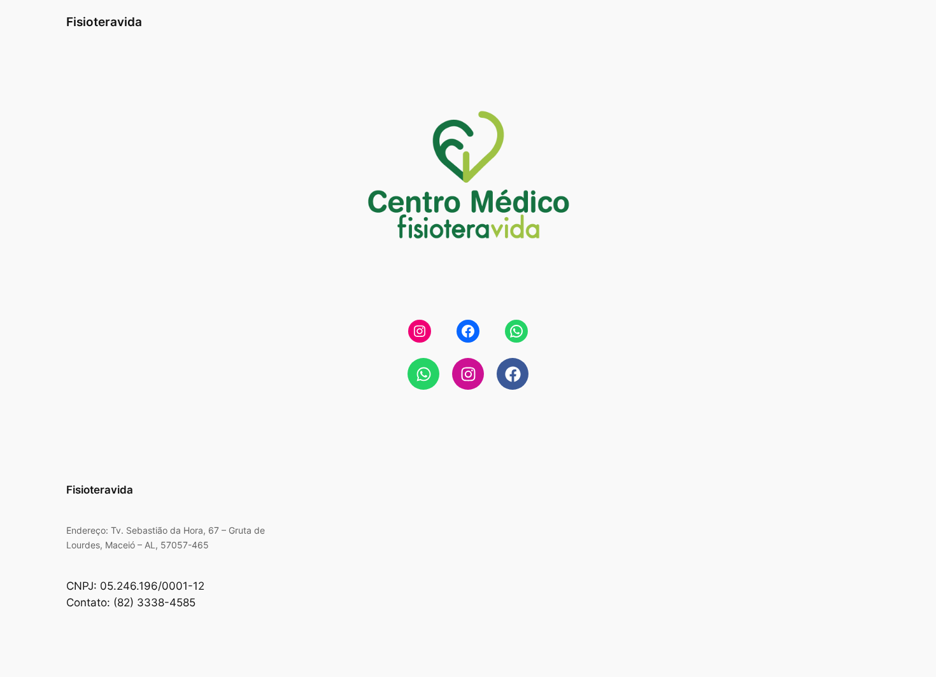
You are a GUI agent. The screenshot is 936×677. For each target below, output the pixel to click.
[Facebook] (468, 331)
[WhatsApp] (516, 331)
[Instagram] (419, 331)
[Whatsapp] (423, 374)
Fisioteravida (104, 21)
